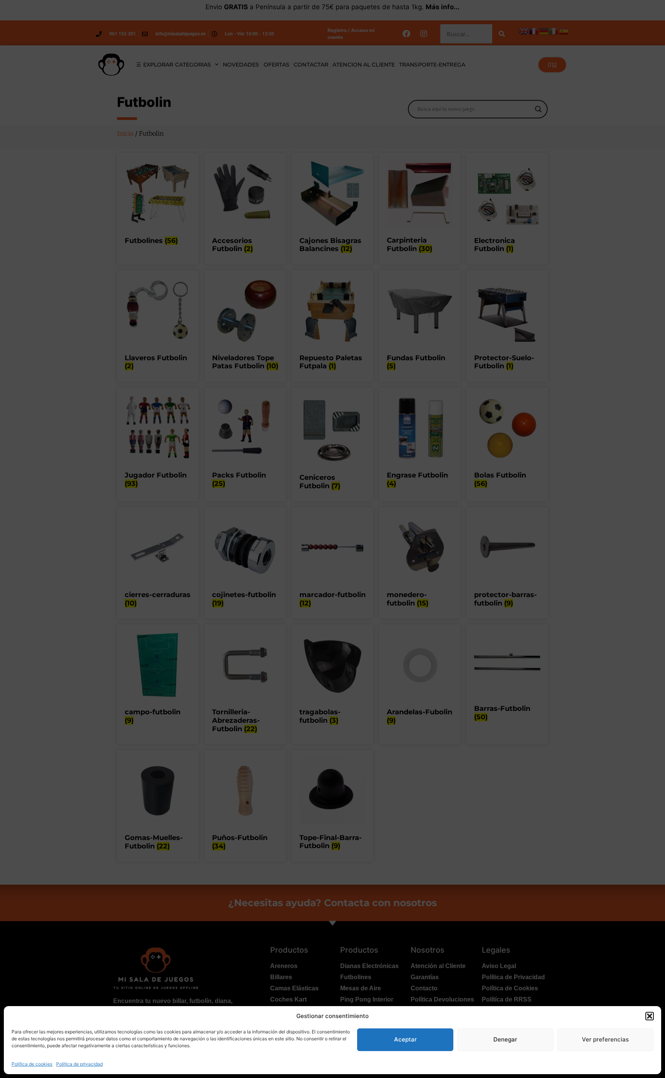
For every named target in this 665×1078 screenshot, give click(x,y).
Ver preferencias (605, 1039)
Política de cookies (32, 1064)
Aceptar (405, 1039)
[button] (649, 1016)
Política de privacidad (79, 1064)
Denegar (505, 1039)
